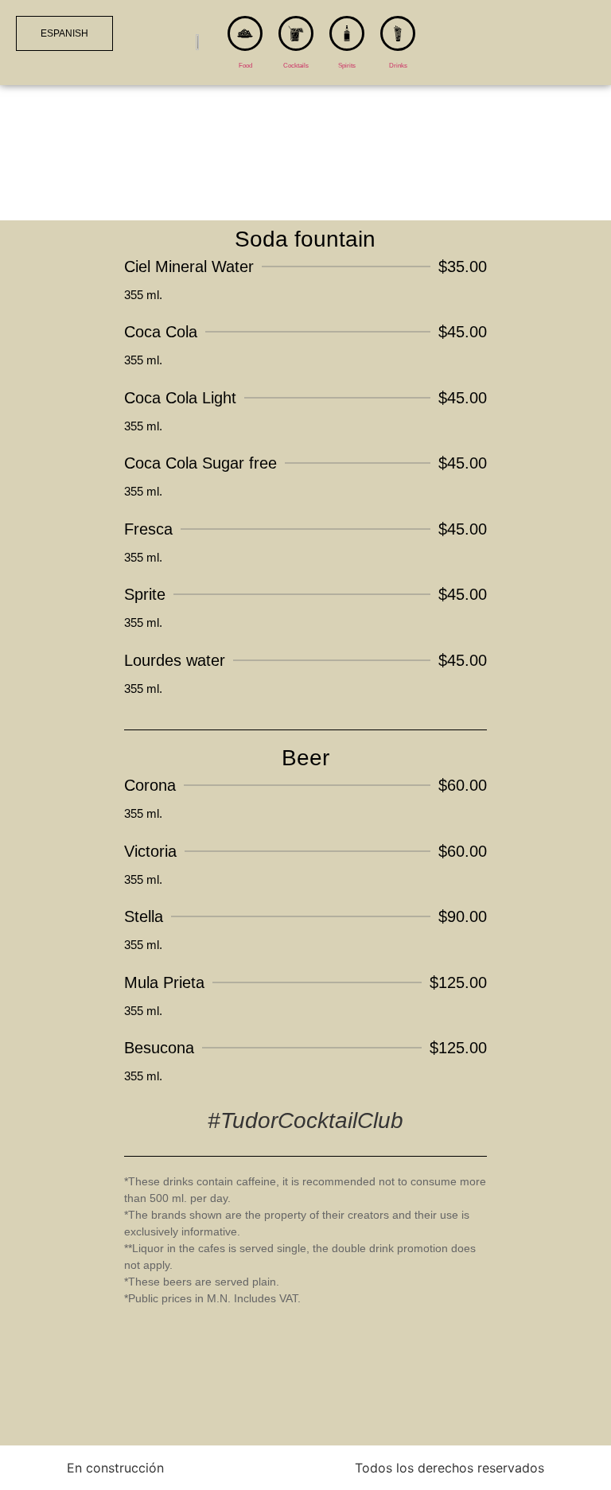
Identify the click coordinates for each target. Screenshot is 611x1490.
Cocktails (296, 65)
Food (245, 65)
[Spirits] (346, 33)
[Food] (245, 33)
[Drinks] (397, 33)
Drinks (398, 65)
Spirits (347, 65)
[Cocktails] (295, 33)
